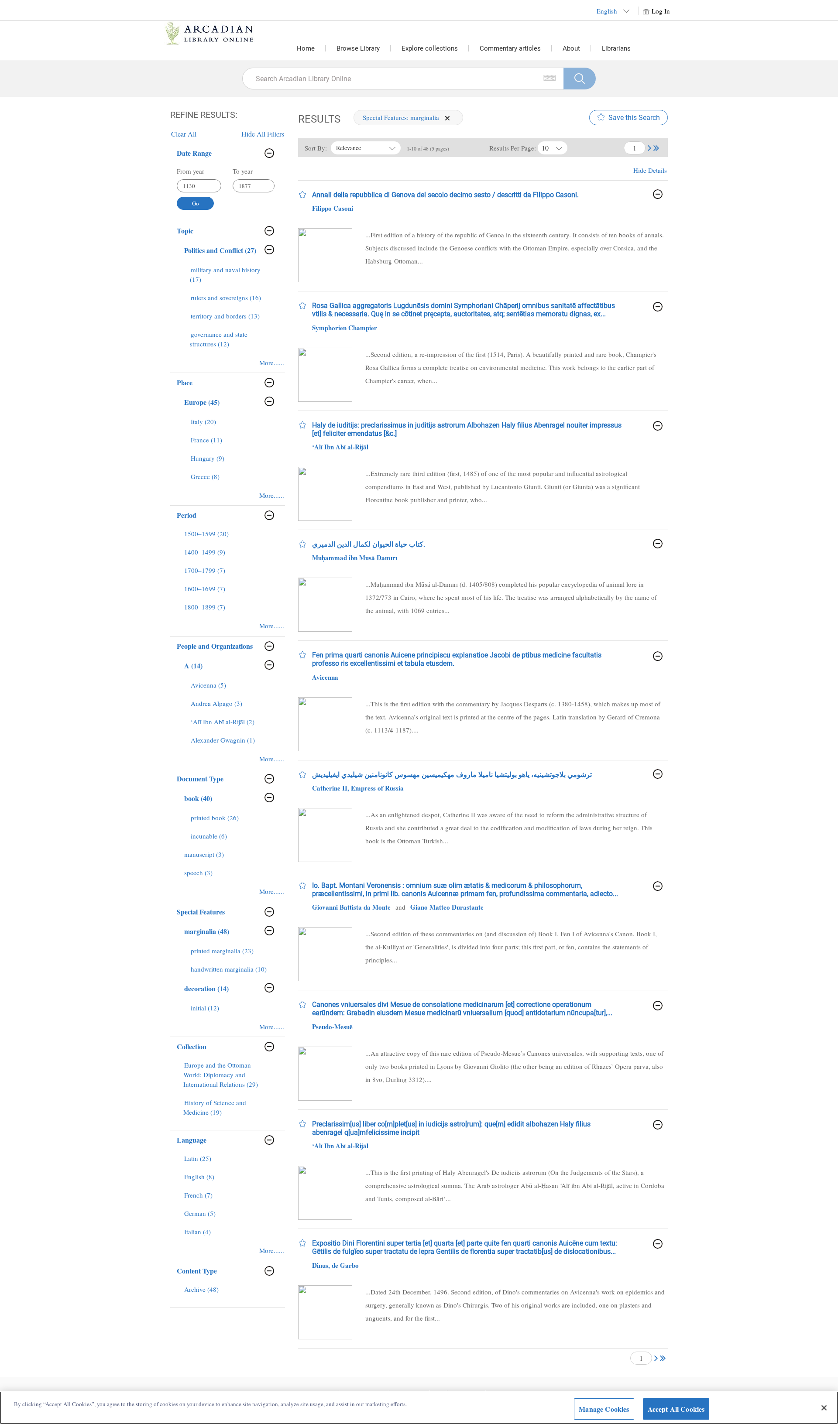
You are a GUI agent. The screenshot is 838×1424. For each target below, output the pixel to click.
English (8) (199, 1176)
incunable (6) (209, 836)
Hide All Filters (262, 133)
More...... (271, 362)
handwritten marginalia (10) (229, 969)
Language (191, 1140)
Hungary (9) (207, 458)
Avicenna (325, 677)
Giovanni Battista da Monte (351, 907)
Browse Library (358, 48)
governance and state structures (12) (218, 339)
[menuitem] (230, 279)
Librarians (616, 48)
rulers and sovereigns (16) (226, 297)
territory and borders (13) (225, 316)
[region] (419, 1407)
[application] (447, 118)
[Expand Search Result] (658, 194)
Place (184, 382)
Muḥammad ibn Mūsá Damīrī (354, 557)
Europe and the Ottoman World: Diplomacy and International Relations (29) (220, 1075)
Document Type (200, 779)
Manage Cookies (604, 1409)
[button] (649, 148)
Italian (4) (197, 1231)
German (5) (200, 1213)
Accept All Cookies (676, 1409)
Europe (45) (202, 402)
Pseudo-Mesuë (332, 1026)
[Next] (649, 147)
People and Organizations (215, 646)
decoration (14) (206, 988)
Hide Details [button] (650, 170)
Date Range (194, 153)
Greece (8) (205, 476)
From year (190, 171)
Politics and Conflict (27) (220, 250)
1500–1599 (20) (206, 533)
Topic (185, 231)
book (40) (198, 798)
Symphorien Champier (344, 327)
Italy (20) (203, 421)
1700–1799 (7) (204, 570)
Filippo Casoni (332, 208)
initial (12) (205, 1007)
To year (243, 171)
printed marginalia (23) (222, 950)
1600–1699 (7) (204, 588)
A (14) (193, 666)
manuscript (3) (204, 854)
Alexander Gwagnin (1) (223, 740)
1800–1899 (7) (204, 606)
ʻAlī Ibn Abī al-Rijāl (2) (222, 721)
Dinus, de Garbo (335, 1265)
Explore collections (430, 48)
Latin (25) (197, 1158)
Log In (661, 11)
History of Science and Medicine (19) (214, 1107)
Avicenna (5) (208, 685)
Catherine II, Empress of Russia (358, 788)
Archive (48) (201, 1289)
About (571, 48)
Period (186, 515)
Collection (191, 1046)
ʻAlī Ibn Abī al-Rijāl (340, 447)
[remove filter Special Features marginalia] (447, 117)
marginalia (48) (206, 931)
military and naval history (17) (225, 274)
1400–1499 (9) (204, 552)
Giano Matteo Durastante (447, 907)
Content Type (197, 1271)
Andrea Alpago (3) (216, 703)
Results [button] (319, 119)
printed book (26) (215, 817)
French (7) (198, 1195)
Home (306, 48)
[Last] (656, 147)
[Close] (824, 1407)
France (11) (206, 439)
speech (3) (198, 872)
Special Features (201, 912)
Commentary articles (510, 48)
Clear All (183, 133)
